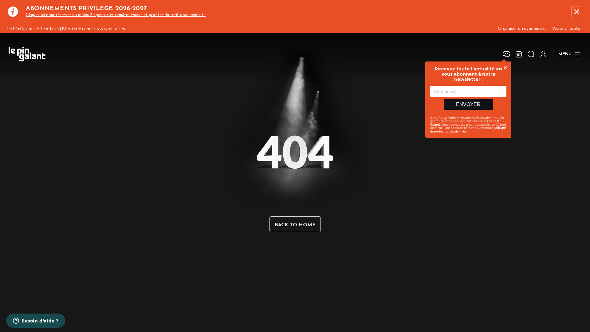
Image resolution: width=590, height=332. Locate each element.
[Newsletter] (506, 54)
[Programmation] (519, 54)
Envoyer (468, 104)
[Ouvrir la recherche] (531, 54)
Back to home (295, 225)
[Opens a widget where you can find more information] (35, 321)
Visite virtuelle (566, 28)
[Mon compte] (543, 54)
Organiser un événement (522, 28)
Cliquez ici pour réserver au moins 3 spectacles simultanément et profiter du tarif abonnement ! (116, 15)
